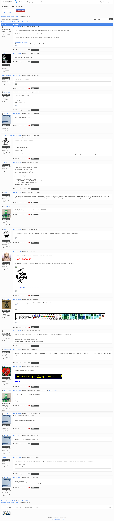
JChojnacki (6, 299)
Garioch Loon (7, 27)
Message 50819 (17, 92)
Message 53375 (17, 390)
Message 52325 (17, 299)
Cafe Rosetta (14, 16)
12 (14, 21)
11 (12, 21)
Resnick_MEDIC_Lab (7, 135)
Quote (37, 50)
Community (40, 2)
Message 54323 (17, 477)
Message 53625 (17, 457)
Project (21, 2)
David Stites (6, 92)
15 (20, 21)
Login (108, 2)
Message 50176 (17, 27)
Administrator (7, 349)
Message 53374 (17, 366)
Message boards (6, 16)
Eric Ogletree (6, 331)
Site (47, 2)
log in (18, 19)
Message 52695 (17, 349)
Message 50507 (17, 75)
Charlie (4, 457)
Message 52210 (17, 251)
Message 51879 (17, 162)
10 (10, 21)
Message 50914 (17, 135)
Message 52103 (17, 206)
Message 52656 (17, 331)
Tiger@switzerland (7, 75)
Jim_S (4, 366)
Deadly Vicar (6, 192)
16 (22, 21)
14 (18, 21)
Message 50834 (17, 113)
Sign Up (102, 2)
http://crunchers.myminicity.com (33, 288)
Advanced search (6, 12)
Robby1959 (5, 162)
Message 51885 (17, 192)
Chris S (4, 251)
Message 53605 (17, 435)
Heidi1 (5, 229)
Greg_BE (5, 114)
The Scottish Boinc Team (21, 42)
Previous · (4, 21)
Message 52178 (17, 229)
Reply (33, 50)
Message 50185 (17, 53)
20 (25, 21)
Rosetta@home (8, 2)
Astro (3, 53)
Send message (6, 29)
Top (110, 507)
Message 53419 (17, 413)
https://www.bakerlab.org (57, 519)
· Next (27, 21)
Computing (30, 2)
